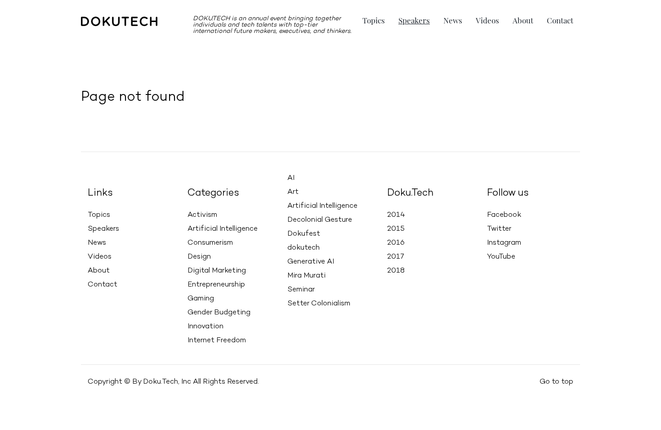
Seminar (301, 289)
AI (291, 178)
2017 (395, 256)
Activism (202, 215)
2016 (396, 242)
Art (293, 192)
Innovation (205, 326)
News (452, 20)
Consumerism (210, 242)
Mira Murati (306, 275)
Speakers (414, 20)
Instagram (504, 242)
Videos (487, 20)
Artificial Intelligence (223, 229)
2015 (396, 229)
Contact (560, 20)
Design (199, 256)
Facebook (504, 215)
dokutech (303, 247)
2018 (396, 270)
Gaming (201, 298)
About (523, 20)
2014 (396, 215)
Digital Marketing (217, 270)
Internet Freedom (217, 340)
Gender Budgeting (219, 312)
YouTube (501, 256)
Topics (373, 20)
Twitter (499, 229)
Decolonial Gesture (319, 220)
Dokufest (303, 233)
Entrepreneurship (216, 284)
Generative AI (310, 261)
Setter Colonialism (318, 303)
